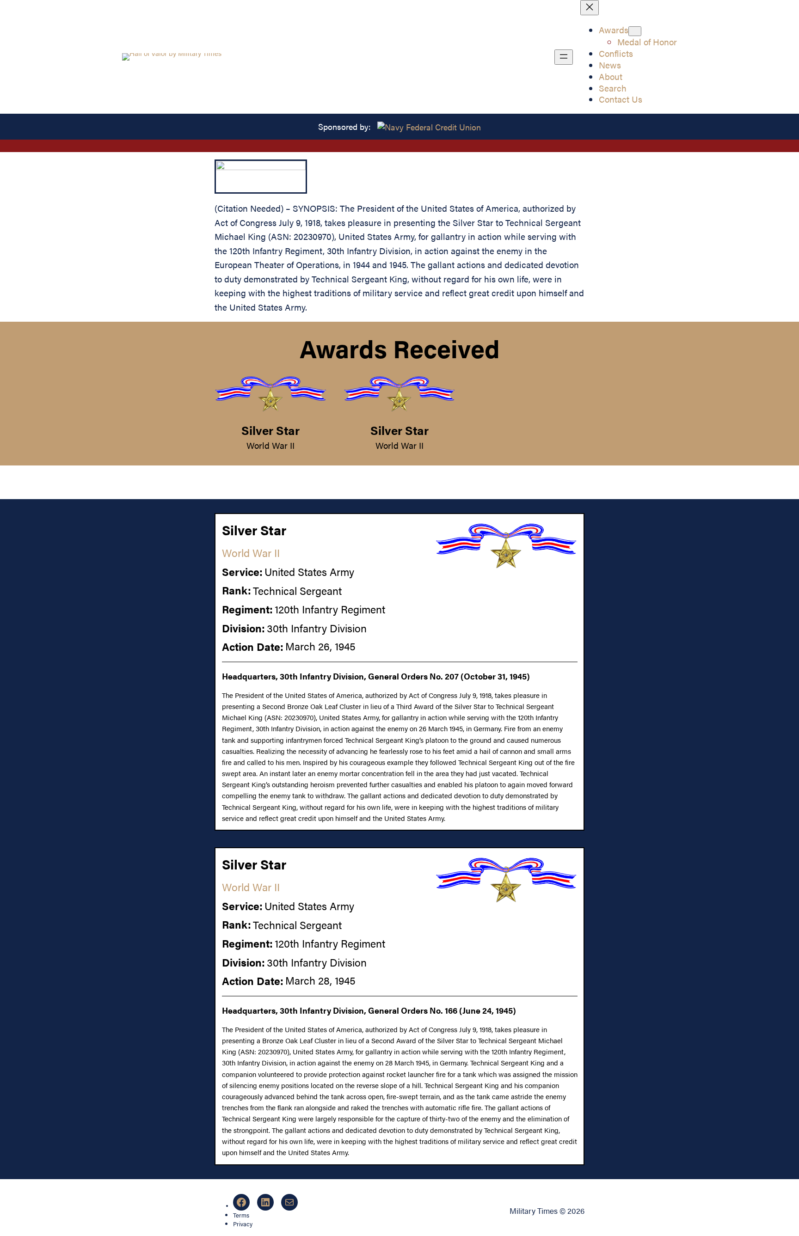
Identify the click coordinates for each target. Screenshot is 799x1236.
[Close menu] (589, 7)
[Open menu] (563, 57)
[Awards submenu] (634, 31)
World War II (270, 445)
